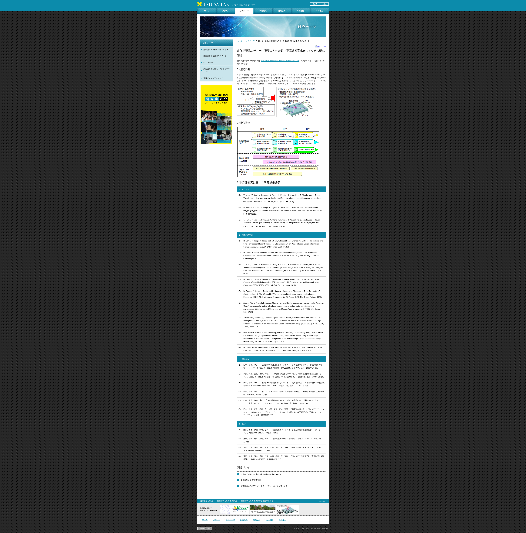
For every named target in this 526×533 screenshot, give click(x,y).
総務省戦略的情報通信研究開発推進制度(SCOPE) (280, 61)
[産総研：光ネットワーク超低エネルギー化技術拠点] (240, 506)
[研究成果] (281, 11)
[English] (323, 4)
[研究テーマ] (244, 11)
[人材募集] (300, 11)
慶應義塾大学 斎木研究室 (251, 480)
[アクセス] (319, 11)
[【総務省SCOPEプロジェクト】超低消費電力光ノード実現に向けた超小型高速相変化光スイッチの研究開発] (287, 506)
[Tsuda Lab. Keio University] (226, 4)
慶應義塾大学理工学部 (226, 501)
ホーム (239, 41)
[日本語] (314, 4)
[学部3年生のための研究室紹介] (216, 86)
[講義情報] (262, 11)
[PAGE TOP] (322, 502)
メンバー (216, 520)
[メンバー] (225, 11)
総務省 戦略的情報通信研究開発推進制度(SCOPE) (261, 474)
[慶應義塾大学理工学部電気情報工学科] (225, 506)
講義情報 (244, 520)
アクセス (282, 520)
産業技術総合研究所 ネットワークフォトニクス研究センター (265, 486)
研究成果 (256, 520)
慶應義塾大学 (205, 501)
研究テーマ (250, 41)
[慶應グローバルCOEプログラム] (263, 506)
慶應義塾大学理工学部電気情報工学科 (256, 501)
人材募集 (269, 520)
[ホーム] (206, 11)
